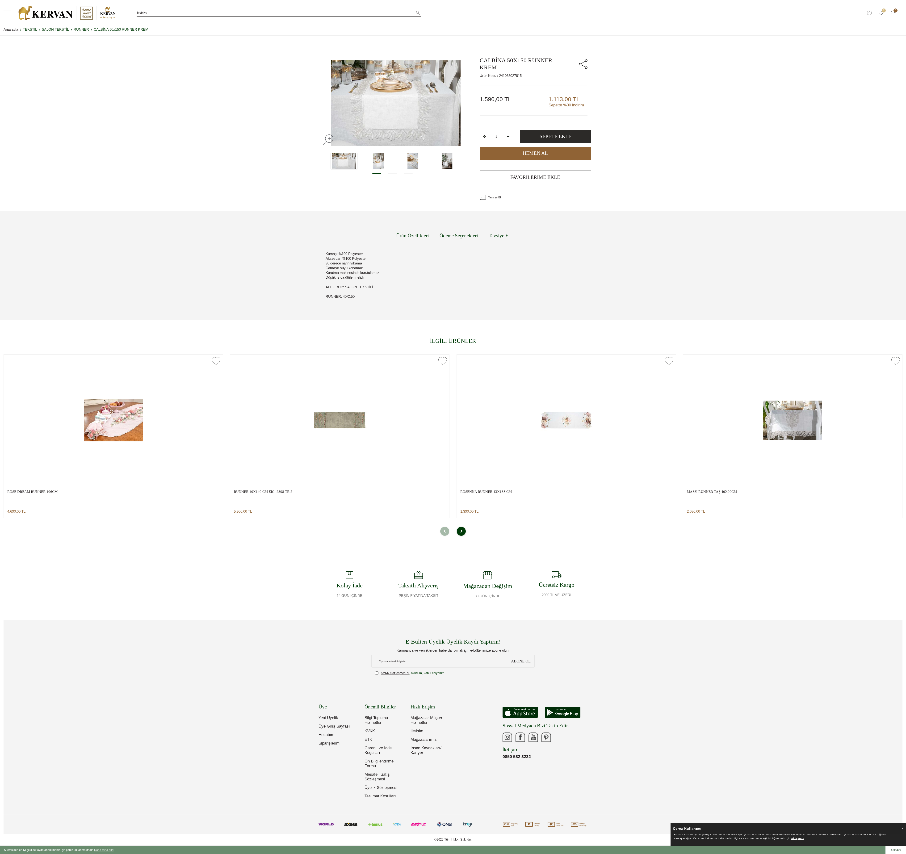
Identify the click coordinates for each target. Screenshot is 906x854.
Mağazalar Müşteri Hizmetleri (427, 720)
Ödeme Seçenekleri (459, 236)
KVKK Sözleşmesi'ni (395, 673)
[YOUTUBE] (533, 737)
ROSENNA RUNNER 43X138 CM (486, 492)
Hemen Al (535, 153)
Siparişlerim (329, 743)
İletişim (417, 731)
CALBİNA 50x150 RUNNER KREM (121, 29)
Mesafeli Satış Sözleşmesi (377, 776)
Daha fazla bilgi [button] (104, 850)
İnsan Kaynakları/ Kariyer (426, 750)
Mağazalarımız (424, 739)
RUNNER (81, 29)
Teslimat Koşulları (380, 796)
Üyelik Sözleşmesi (381, 787)
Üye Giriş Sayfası (334, 726)
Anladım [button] (896, 850)
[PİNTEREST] (546, 737)
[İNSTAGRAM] (507, 737)
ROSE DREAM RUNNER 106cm (32, 492)
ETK (368, 739)
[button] (376, 173)
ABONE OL (521, 661)
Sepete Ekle (555, 136)
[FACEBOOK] (520, 737)
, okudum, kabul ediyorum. (413, 673)
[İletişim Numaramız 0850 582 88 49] (559, 737)
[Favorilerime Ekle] (216, 361)
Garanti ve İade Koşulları (378, 750)
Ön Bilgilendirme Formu (379, 763)
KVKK (370, 731)
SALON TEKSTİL (55, 29)
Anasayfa (11, 29)
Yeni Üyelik (328, 718)
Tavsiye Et (494, 197)
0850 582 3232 (517, 756)
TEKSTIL (30, 29)
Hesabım (326, 735)
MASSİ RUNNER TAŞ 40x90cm (712, 492)
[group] (396, 103)
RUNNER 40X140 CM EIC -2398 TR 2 (263, 492)
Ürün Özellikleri (412, 236)
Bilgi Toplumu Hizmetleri (376, 720)
